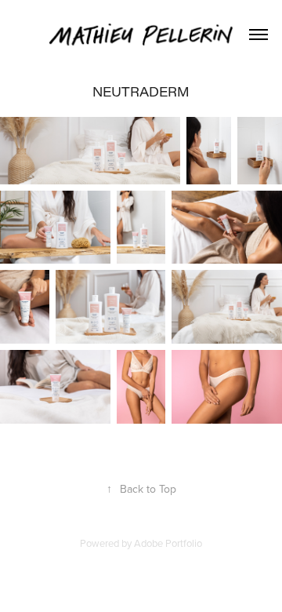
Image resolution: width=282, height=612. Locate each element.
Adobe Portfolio (168, 543)
